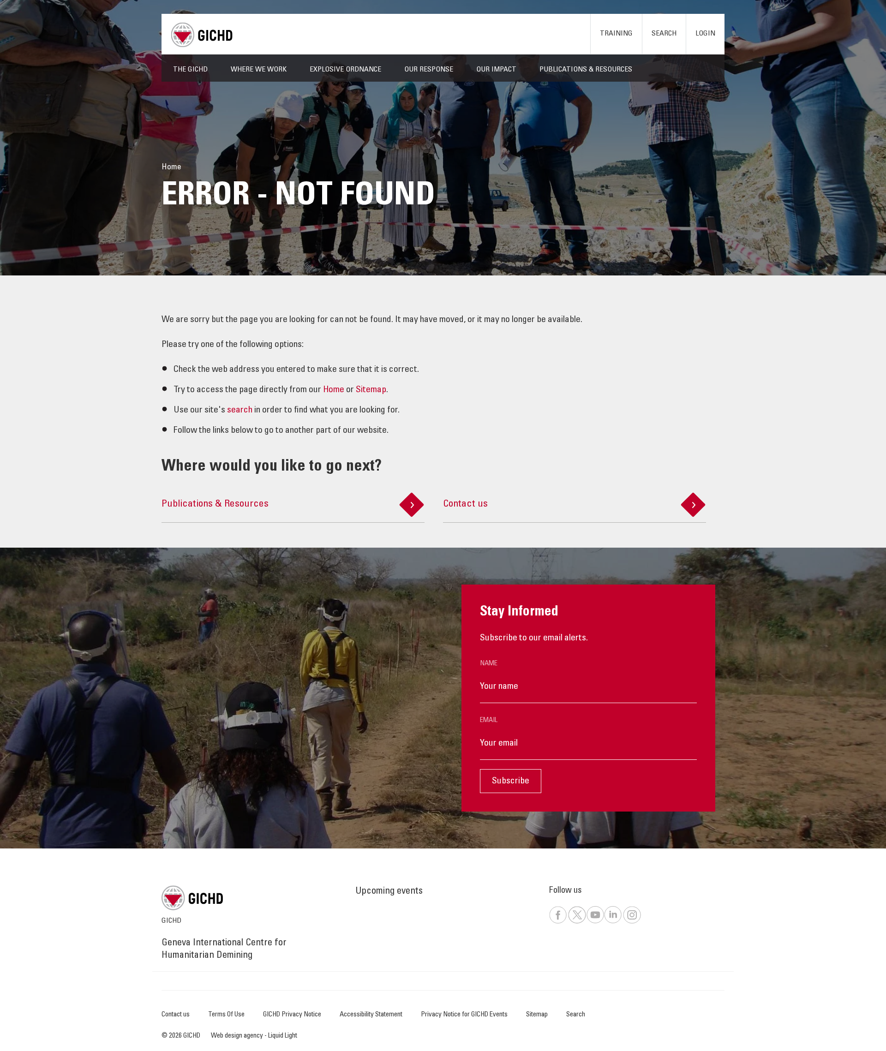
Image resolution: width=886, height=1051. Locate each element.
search (239, 410)
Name (488, 663)
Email (488, 720)
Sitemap (371, 390)
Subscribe (510, 781)
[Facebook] (558, 922)
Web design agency (237, 1036)
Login (705, 33)
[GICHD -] (202, 35)
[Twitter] (577, 922)
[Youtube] (595, 922)
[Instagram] (632, 922)
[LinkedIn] (613, 922)
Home (333, 390)
